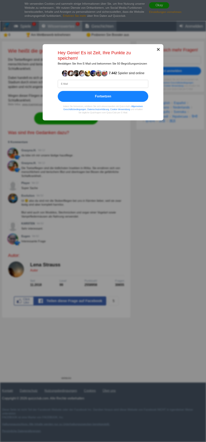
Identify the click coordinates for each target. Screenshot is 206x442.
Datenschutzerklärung (98, 109)
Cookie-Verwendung (120, 109)
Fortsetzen (103, 96)
